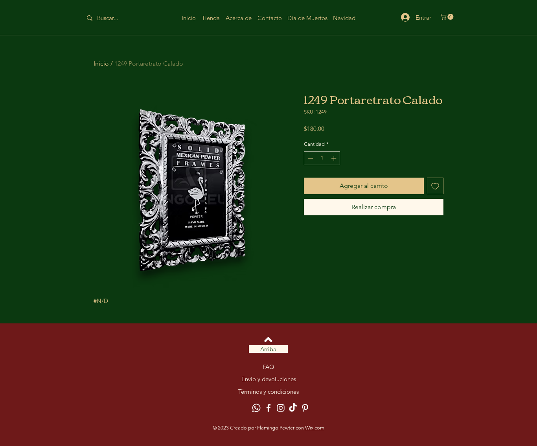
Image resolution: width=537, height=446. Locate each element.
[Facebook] (268, 408)
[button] (447, 17)
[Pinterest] (305, 408)
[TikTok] (293, 408)
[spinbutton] (322, 158)
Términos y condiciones (268, 391)
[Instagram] (281, 408)
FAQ (268, 367)
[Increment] (334, 158)
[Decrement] (309, 158)
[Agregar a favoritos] (435, 186)
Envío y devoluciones (268, 379)
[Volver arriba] (268, 339)
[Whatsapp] (256, 408)
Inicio (101, 63)
